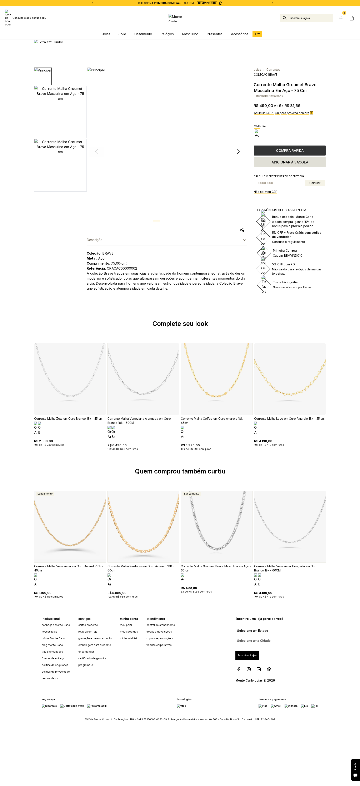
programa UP (86, 665)
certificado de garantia (92, 658)
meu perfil (126, 625)
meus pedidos (129, 631)
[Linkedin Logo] (258, 669)
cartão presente (88, 625)
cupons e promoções (159, 638)
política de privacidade (56, 671)
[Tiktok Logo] (268, 669)
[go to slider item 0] (156, 221)
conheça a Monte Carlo (56, 625)
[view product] (70, 379)
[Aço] (257, 133)
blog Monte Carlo (52, 645)
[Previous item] (92, 3)
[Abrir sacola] (351, 18)
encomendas (86, 651)
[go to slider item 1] (167, 221)
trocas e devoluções (159, 631)
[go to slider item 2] (178, 221)
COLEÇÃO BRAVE (266, 74)
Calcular (314, 183)
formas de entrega (53, 658)
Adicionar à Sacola (289, 162)
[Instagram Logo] (248, 669)
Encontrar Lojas (247, 655)
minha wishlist (128, 638)
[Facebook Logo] (238, 669)
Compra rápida (290, 150)
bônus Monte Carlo (53, 638)
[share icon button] (242, 229)
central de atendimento (160, 625)
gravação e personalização (95, 638)
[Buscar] (284, 18)
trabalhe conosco (52, 651)
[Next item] (272, 3)
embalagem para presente (94, 645)
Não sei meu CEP (265, 191)
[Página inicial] (180, 18)
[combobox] (311, 18)
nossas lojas (49, 631)
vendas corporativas (159, 645)
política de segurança (55, 665)
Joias (257, 69)
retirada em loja (87, 631)
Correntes (273, 69)
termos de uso (51, 678)
